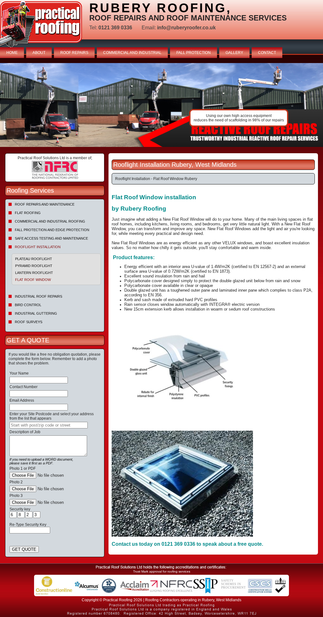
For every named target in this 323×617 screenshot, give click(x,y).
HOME (12, 52)
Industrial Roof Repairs (38, 296)
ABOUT (38, 52)
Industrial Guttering (36, 313)
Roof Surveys (28, 322)
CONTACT (267, 52)
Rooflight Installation (38, 247)
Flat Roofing (28, 213)
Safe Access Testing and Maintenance (51, 238)
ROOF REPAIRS (74, 52)
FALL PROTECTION (193, 52)
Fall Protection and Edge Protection (52, 230)
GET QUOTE (24, 549)
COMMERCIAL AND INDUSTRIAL (132, 52)
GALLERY (234, 52)
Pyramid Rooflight (33, 266)
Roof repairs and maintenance (44, 204)
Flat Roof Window (33, 280)
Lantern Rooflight (34, 273)
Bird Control (28, 305)
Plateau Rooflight (33, 259)
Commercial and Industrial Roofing (50, 221)
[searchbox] (48, 425)
